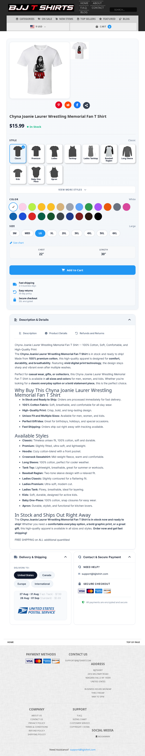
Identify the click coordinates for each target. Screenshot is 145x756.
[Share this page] (86, 105)
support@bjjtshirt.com (95, 573)
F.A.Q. (83, 7)
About (97, 3)
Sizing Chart (80, 719)
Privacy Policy (37, 723)
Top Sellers (88, 19)
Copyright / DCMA (79, 726)
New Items (66, 19)
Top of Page (133, 642)
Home (84, 3)
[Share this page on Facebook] (77, 104)
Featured (109, 19)
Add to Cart (75, 270)
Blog (83, 12)
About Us (37, 715)
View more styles (70, 189)
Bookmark (104, 736)
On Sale (47, 19)
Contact (98, 7)
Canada (46, 575)
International (42, 583)
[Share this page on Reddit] (68, 104)
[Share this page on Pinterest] (58, 104)
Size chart (18, 242)
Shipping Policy (37, 734)
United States (26, 575)
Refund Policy (37, 730)
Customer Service (80, 723)
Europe (22, 583)
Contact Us (36, 719)
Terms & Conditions (36, 726)
